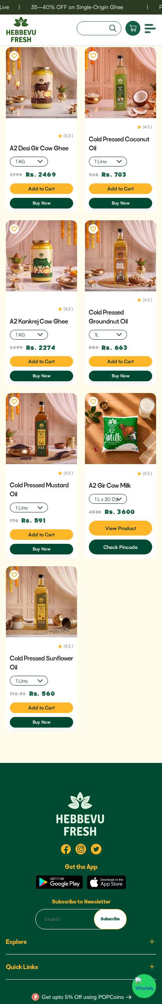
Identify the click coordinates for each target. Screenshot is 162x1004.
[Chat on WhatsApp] (144, 986)
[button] (150, 28)
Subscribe (110, 919)
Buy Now (42, 203)
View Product (120, 528)
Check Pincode (120, 547)
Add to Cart (41, 188)
